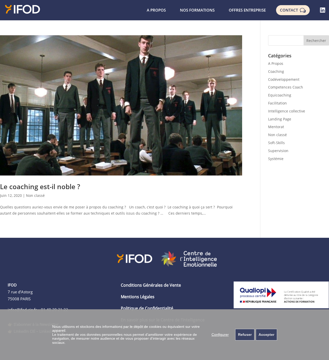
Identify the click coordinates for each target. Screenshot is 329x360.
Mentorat (276, 126)
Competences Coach (285, 87)
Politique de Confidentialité (147, 308)
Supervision (278, 150)
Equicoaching (279, 95)
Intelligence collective (286, 111)
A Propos (275, 63)
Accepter (266, 334)
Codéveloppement (283, 79)
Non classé (35, 195)
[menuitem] (156, 10)
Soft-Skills (276, 142)
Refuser (245, 334)
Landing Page (279, 119)
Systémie (276, 158)
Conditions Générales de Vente (151, 285)
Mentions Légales (137, 297)
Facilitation (277, 103)
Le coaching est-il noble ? (40, 186)
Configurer (220, 334)
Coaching (276, 71)
